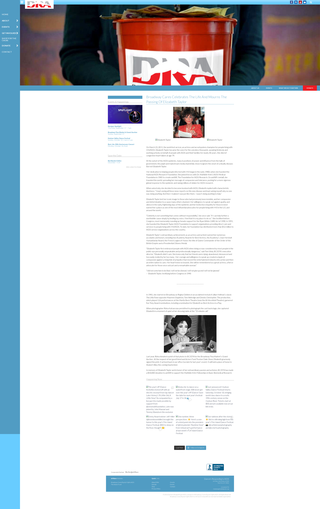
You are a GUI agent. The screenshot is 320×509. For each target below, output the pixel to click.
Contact (7, 52)
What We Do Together (288, 88)
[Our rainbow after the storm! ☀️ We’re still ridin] (220, 429)
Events (269, 88)
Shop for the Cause (9, 39)
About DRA (155, 482)
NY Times (131, 473)
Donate (310, 88)
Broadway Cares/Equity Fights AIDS (122, 482)
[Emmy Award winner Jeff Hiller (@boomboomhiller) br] (160, 429)
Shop (153, 487)
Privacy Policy (156, 489)
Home (5, 14)
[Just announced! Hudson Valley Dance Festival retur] (220, 400)
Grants (172, 482)
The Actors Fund (116, 484)
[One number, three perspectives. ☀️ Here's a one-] (190, 429)
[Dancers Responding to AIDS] (39, 4)
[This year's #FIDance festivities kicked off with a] (160, 400)
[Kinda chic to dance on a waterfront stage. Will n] (190, 400)
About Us (255, 88)
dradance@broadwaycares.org (221, 489)
